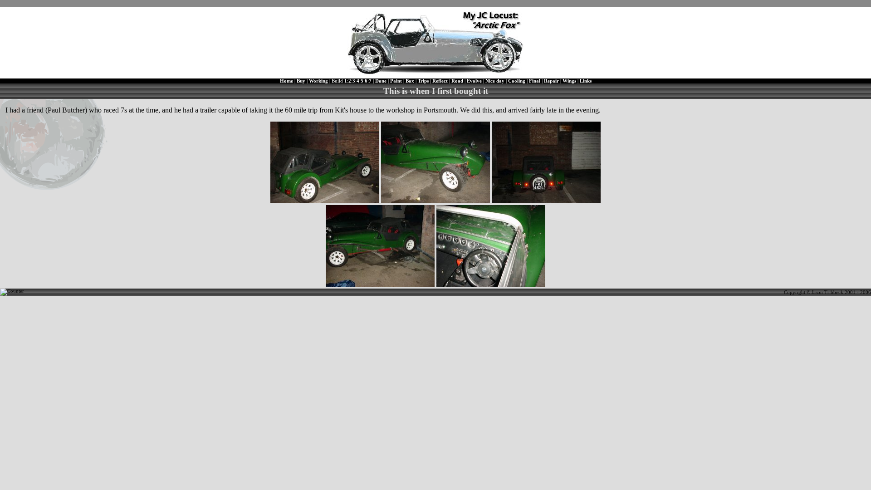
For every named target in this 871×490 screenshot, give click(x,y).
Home (286, 80)
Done (381, 80)
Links (586, 80)
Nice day (494, 80)
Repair (551, 80)
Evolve (474, 80)
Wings (569, 80)
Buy (301, 80)
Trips (423, 80)
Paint (396, 80)
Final (534, 80)
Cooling (516, 80)
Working (318, 80)
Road (457, 80)
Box (410, 80)
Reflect (440, 80)
